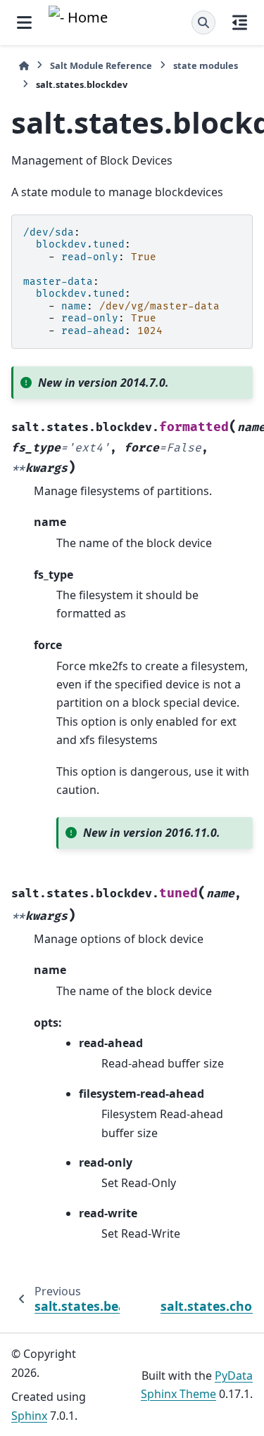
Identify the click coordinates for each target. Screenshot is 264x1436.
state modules (205, 65)
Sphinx (29, 1415)
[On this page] (240, 22)
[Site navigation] (24, 22)
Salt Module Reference (101, 65)
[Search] (203, 22)
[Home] (24, 65)
